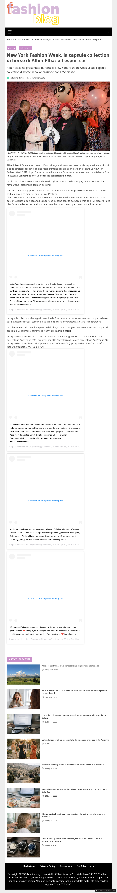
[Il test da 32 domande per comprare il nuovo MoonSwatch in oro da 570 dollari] (23, 724)
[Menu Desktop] (9, 32)
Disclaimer (66, 866)
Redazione (29, 866)
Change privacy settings (105, 890)
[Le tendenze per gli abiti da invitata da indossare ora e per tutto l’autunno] (23, 749)
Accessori (11, 48)
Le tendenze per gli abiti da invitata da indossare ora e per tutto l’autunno (75, 740)
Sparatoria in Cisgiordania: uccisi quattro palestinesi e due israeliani (73, 764)
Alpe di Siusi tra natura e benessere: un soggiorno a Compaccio (70, 665)
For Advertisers (85, 866)
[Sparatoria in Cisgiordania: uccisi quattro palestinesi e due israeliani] (23, 773)
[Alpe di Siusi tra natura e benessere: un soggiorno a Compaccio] (23, 674)
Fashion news (25, 48)
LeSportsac (34, 309)
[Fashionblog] (33, 13)
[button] (109, 32)
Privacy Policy (47, 866)
